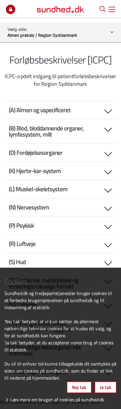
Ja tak (105, 387)
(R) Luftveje (22, 243)
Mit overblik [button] (10, 9)
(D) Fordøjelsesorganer (36, 152)
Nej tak (79, 387)
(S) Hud (17, 261)
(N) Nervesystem (29, 207)
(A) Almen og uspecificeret (39, 110)
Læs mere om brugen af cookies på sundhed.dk (57, 399)
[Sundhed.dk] (60, 8)
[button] (112, 9)
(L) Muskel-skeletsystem (38, 189)
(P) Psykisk (21, 225)
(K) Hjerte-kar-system (35, 170)
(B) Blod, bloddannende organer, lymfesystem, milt (46, 131)
